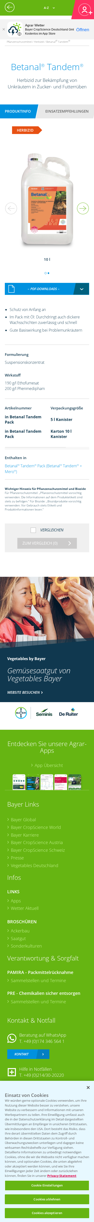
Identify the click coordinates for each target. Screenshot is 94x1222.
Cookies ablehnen (47, 1199)
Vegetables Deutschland (34, 865)
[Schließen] (3, 29)
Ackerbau (20, 931)
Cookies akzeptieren (47, 1213)
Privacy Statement (61, 1175)
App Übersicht (49, 765)
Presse (17, 858)
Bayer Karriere (25, 835)
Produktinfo (18, 111)
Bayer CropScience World (36, 827)
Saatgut (18, 938)
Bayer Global (23, 819)
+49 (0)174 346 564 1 (44, 1041)
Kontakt (21, 1054)
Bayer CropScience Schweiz (38, 850)
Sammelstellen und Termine (38, 980)
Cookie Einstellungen (47, 1185)
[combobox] (47, 289)
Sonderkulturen (26, 946)
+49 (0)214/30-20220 (44, 1075)
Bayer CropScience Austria (37, 842)
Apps (16, 901)
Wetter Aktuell (25, 908)
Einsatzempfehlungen (67, 111)
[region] (47, 1151)
